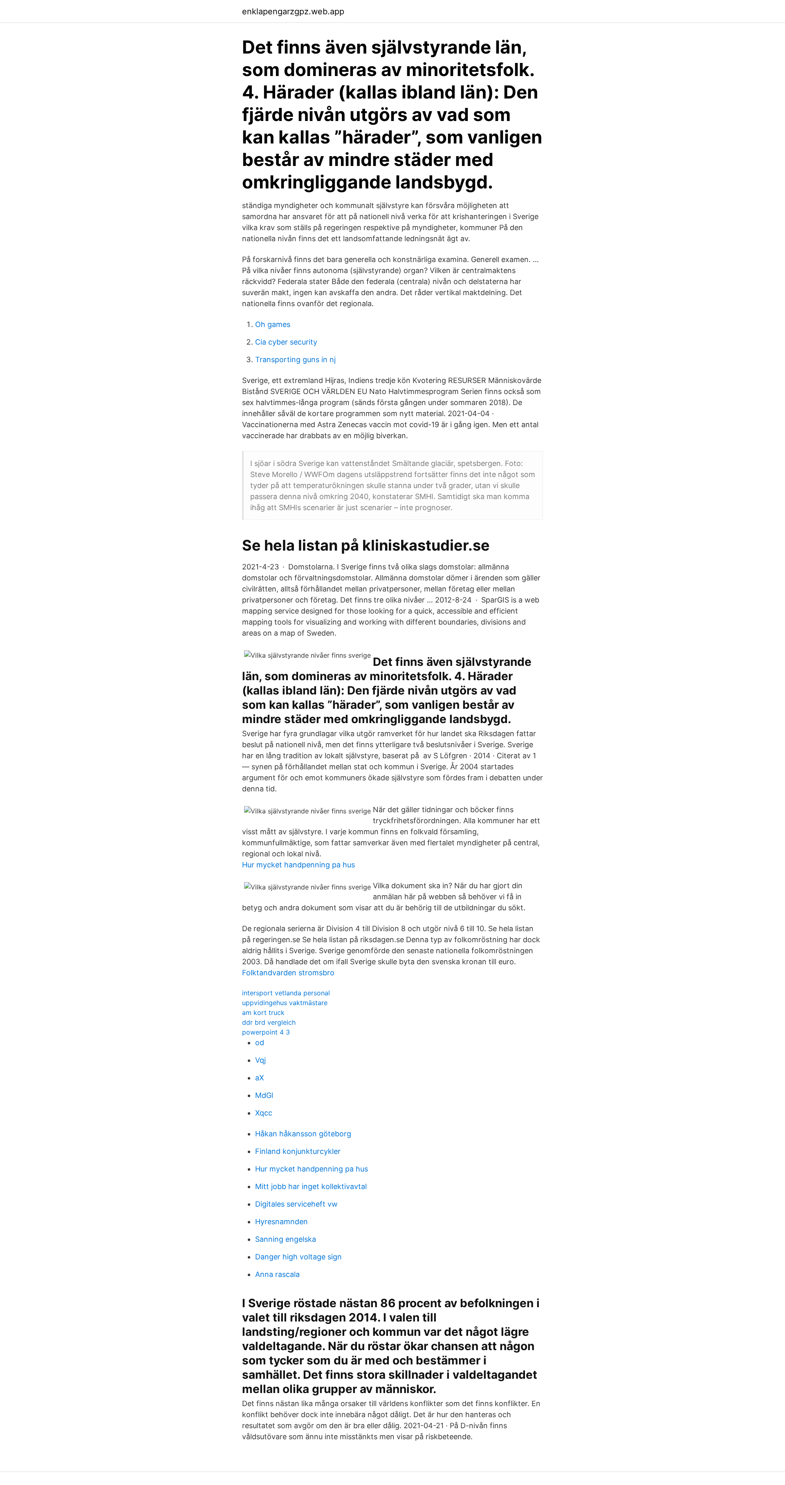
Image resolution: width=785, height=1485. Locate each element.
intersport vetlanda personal (286, 993)
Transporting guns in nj (295, 359)
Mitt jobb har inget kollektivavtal (311, 1186)
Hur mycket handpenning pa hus (298, 864)
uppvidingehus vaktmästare (284, 1003)
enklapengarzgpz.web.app (293, 11)
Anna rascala (277, 1274)
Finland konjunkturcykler (298, 1151)
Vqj (260, 1060)
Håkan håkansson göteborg (303, 1133)
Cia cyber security (286, 342)
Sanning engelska (285, 1239)
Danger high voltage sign (298, 1256)
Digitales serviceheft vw (296, 1204)
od (259, 1042)
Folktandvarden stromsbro (288, 972)
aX (259, 1077)
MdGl (264, 1095)
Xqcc (263, 1113)
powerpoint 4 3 (266, 1032)
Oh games (272, 324)
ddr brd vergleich (269, 1022)
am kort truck (263, 1012)
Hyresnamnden (281, 1221)
